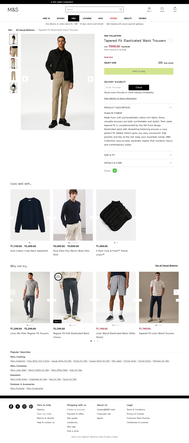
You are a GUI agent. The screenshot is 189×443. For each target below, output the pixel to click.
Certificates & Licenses (137, 422)
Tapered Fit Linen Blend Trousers (156, 333)
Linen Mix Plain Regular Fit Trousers (29, 333)
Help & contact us (46, 422)
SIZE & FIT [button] (109, 155)
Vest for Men (55, 379)
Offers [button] (113, 18)
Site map (71, 426)
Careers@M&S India (106, 409)
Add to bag (139, 71)
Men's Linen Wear (18, 370)
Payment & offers (75, 414)
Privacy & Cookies (135, 414)
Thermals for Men (161, 361)
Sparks (100, 418)
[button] (90, 79)
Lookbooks (72, 422)
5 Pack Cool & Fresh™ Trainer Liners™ (112, 252)
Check (139, 87)
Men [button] (74, 18)
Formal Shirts (130, 361)
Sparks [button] (142, 18)
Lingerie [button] (87, 18)
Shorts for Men (80, 361)
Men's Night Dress (18, 379)
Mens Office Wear (59, 370)
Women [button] (60, 18)
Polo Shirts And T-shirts (38, 361)
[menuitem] (46, 18)
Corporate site (104, 414)
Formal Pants (144, 361)
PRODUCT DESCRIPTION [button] (117, 107)
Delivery (41, 409)
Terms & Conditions (136, 409)
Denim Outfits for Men (38, 370)
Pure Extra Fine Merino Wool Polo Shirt (71, 252)
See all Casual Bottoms (166, 265)
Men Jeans (117, 361)
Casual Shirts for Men (61, 361)
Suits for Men (76, 370)
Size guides (72, 418)
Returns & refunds (45, 418)
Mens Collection (17, 361)
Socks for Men (70, 379)
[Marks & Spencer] (13, 12)
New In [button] (46, 18)
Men (10, 30)
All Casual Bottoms (25, 30)
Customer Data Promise (138, 418)
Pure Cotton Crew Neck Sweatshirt (29, 250)
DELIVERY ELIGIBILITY (115, 81)
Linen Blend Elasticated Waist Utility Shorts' (115, 335)
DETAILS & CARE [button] (113, 162)
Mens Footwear (17, 388)
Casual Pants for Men (100, 361)
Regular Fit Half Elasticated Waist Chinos (71, 335)
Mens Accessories (35, 388)
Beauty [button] (128, 18)
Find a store (73, 431)
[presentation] (11, 217)
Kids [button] (100, 18)
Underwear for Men (38, 379)
